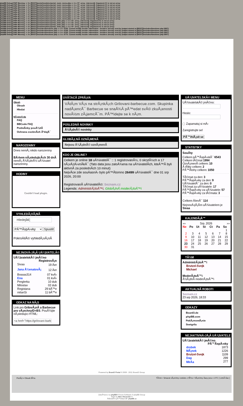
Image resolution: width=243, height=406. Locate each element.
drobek (191, 347)
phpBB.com (193, 316)
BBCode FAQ (25, 124)
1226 (225, 350)
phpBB (114, 395)
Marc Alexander (124, 397)
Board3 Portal (114, 372)
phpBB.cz (132, 399)
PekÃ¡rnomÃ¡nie (196, 320)
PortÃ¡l (19, 378)
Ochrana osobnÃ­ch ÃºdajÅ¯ (34, 131)
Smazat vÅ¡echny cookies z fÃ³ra (178, 378)
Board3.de (192, 312)
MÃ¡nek (191, 350)
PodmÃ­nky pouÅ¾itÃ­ (30, 128)
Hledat (21, 109)
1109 (225, 354)
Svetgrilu (191, 324)
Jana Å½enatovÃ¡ (29, 269)
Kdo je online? (75, 154)
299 (225, 357)
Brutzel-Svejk (195, 265)
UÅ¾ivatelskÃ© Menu (201, 97)
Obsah (21, 105)
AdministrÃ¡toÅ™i (90, 188)
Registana (23, 288)
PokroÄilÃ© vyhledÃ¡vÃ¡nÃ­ (33, 238)
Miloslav (22, 285)
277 (225, 361)
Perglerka (23, 281)
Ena (20, 278)
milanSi (22, 292)
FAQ (19, 120)
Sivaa (21, 264)
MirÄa (190, 362)
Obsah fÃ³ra (30, 378)
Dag (189, 357)
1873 (225, 347)
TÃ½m (159, 378)
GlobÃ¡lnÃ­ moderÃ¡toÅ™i (123, 188)
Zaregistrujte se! (193, 130)
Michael (191, 269)
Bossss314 (24, 274)
